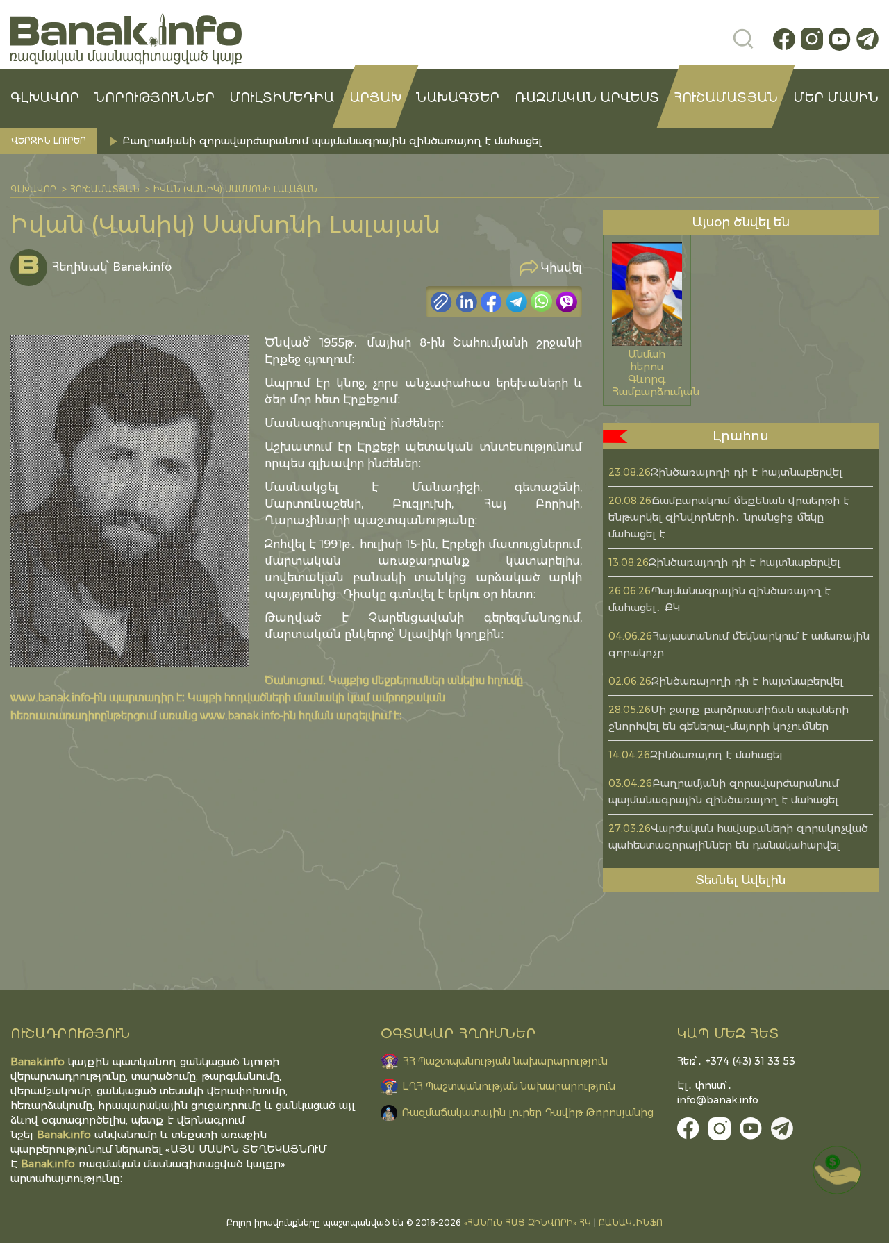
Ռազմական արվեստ (587, 98)
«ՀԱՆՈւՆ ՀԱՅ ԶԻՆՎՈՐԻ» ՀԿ (527, 1222)
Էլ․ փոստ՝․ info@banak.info (717, 1092)
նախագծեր (457, 98)
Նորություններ (154, 98)
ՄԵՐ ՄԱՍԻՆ (836, 98)
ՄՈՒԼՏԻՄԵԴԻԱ (281, 98)
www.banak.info (50, 697)
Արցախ (375, 98)
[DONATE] (837, 1170)
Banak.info (48, 1163)
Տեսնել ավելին (740, 880)
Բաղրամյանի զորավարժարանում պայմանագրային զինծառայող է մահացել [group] (332, 140)
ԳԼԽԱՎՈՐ (44, 98)
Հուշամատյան (726, 98)
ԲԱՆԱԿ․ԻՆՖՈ (631, 1222)
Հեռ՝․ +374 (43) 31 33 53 (736, 1061)
